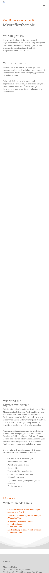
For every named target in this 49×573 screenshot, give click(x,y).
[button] (44, 5)
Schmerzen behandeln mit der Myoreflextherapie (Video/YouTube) (20, 524)
